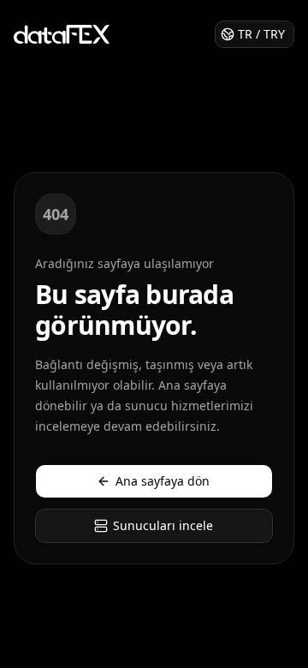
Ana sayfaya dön (163, 481)
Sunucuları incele (163, 525)
